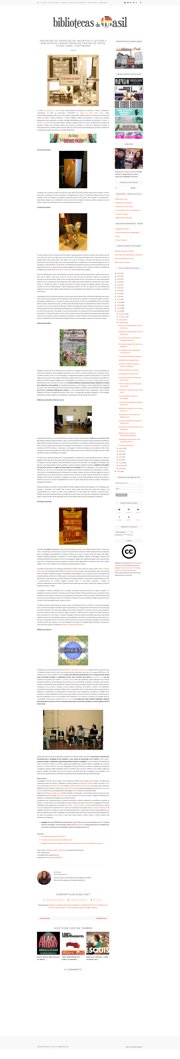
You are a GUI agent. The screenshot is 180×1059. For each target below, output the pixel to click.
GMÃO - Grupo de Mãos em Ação (78, 805)
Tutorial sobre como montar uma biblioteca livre (56, 840)
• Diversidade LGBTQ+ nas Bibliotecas (127, 210)
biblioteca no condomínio (63, 269)
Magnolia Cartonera (77, 2)
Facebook (119, 520)
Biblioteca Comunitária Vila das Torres (85, 905)
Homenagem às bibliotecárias (128, 374)
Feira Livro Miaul (62, 795)
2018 (118, 296)
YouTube (138, 512)
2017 (118, 299)
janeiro (121, 468)
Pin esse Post (97, 900)
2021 (118, 288)
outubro (121, 320)
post (88, 827)
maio (120, 457)
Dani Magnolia (60, 874)
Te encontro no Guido (51, 110)
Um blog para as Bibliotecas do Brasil (53, 836)
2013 (118, 311)
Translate (129, 535)
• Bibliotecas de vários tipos (124, 206)
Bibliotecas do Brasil (67, 699)
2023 (118, 282)
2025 (118, 276)
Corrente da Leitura (72, 907)
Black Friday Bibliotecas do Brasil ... (48, 958)
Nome (117, 488)
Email (119, 512)
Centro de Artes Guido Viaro (91, 113)
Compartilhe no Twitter (78, 900)
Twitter (129, 520)
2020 (118, 291)
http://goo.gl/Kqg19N (55, 857)
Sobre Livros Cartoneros (122, 262)
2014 (118, 308)
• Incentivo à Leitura (121, 214)
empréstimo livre (97, 677)
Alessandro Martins (86, 783)
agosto (121, 448)
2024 (118, 279)
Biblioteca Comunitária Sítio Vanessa (71, 624)
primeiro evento (68, 679)
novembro (122, 317)
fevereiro (122, 465)
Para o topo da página (134, 1047)
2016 (118, 302)
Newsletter (91, 2)
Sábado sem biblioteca (126, 445)
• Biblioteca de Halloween (123, 218)
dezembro (122, 314)
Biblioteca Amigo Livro (52, 793)
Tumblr (138, 520)
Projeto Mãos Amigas (70, 788)
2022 (118, 285)
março (121, 463)
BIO (38, 2)
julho (120, 451)
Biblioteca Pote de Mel (83, 786)
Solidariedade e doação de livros (129, 360)
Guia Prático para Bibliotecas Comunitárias (129, 255)
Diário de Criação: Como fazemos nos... (97, 958)
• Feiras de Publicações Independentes (127, 232)
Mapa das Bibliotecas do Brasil (129, 370)
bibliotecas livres (55, 786)
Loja (43, 2)
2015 (118, 305)
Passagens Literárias (71, 571)
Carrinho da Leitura (59, 907)
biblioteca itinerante (66, 277)
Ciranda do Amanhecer (99, 807)
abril (120, 460)
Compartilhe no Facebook (55, 900)
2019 (118, 293)
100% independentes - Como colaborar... (71, 958)
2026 (118, 273)
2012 (118, 471)
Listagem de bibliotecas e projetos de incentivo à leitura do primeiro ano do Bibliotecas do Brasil (72, 843)
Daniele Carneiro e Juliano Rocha (56, 850)
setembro (122, 322)
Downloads (103, 2)
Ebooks (64, 2)
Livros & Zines (53, 2)
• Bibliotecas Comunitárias (123, 203)
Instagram (128, 512)
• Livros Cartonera (121, 240)
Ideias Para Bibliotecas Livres (124, 258)
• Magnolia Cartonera (122, 229)
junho (120, 454)
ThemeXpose (53, 1046)
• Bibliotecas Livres (121, 199)
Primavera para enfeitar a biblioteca (130, 356)
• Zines (117, 236)
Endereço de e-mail (121, 483)
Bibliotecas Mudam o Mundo (124, 251)
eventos (81, 907)
